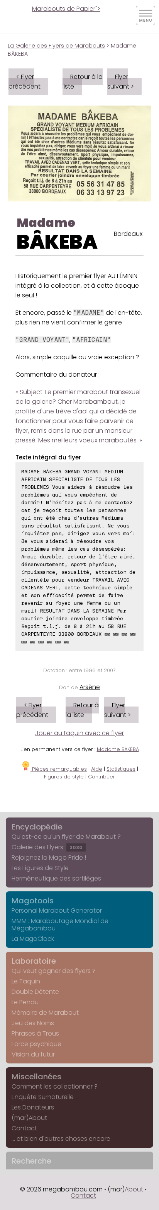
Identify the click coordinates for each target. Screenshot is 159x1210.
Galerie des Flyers (47, 847)
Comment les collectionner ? (55, 1086)
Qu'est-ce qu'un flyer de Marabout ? (66, 836)
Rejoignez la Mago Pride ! (49, 857)
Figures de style (64, 776)
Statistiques (121, 769)
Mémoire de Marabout (45, 1012)
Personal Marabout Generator (57, 910)
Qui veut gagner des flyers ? (54, 970)
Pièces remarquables (58, 769)
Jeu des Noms (33, 1023)
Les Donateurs (33, 1107)
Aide (96, 769)
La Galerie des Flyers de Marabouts (56, 45)
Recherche (31, 1160)
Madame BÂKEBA (118, 749)
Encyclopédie (37, 826)
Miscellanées (36, 1076)
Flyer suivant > (120, 81)
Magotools (33, 900)
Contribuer (101, 776)
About (134, 1189)
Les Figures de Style (40, 868)
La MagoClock (33, 938)
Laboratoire (34, 961)
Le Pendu (25, 1002)
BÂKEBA (57, 242)
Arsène (90, 687)
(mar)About (29, 1117)
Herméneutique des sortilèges (56, 878)
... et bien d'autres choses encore (61, 1138)
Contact (24, 1128)
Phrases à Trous (35, 1033)
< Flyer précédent (24, 81)
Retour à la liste (83, 81)
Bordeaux (128, 233)
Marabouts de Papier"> (66, 8)
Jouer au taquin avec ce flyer (79, 733)
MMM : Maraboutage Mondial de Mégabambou (60, 924)
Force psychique (36, 1043)
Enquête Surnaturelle (43, 1096)
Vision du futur (33, 1054)
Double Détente (35, 991)
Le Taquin (26, 981)
